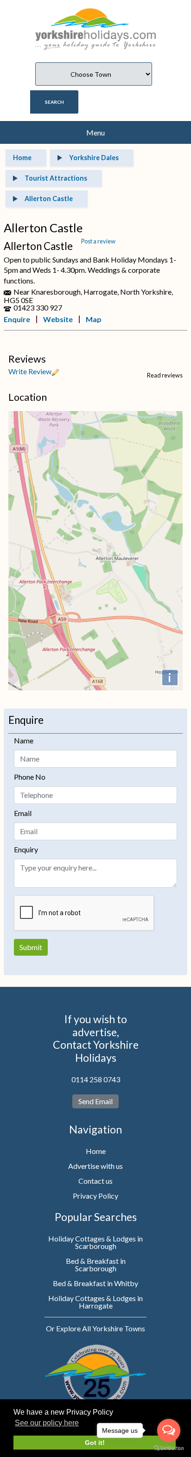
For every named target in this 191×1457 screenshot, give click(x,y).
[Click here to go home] (95, 23)
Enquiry (26, 849)
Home (96, 1151)
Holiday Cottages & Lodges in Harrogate (95, 1302)
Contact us (95, 1180)
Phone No (29, 776)
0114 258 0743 (95, 1079)
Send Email (95, 1101)
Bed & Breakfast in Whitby (95, 1283)
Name (23, 740)
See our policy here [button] (47, 1423)
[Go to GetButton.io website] (169, 1447)
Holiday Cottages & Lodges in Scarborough (95, 1242)
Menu (95, 132)
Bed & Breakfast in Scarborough (96, 1264)
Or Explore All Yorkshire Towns (95, 1328)
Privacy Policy (95, 1195)
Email (23, 813)
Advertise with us (95, 1165)
